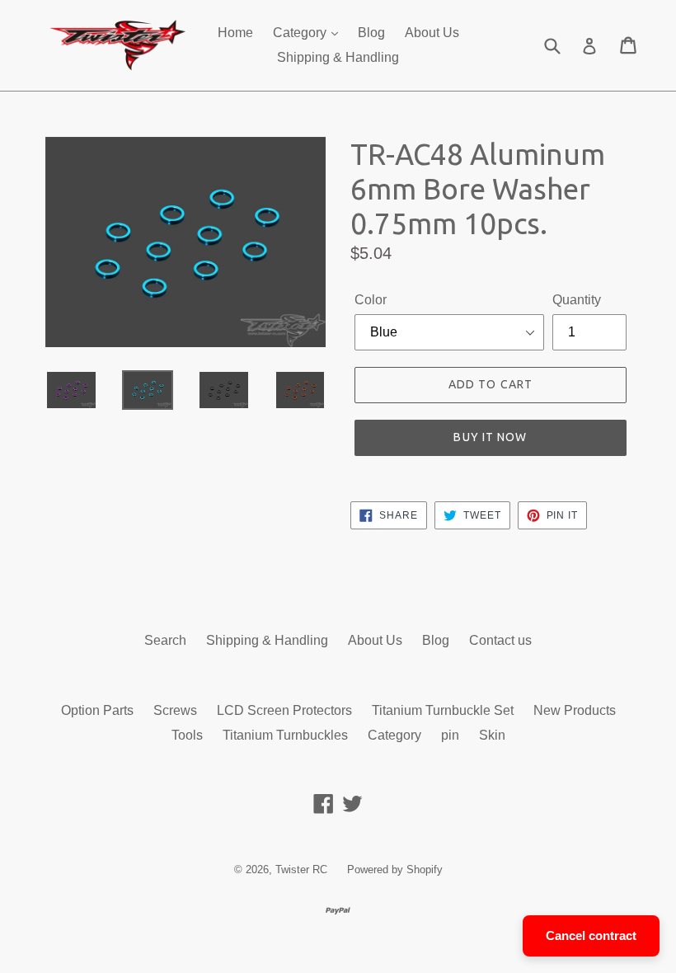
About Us (432, 33)
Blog (371, 33)
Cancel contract (591, 935)
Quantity (576, 300)
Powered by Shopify (395, 869)
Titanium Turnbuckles (285, 735)
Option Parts (97, 710)
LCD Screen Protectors (284, 710)
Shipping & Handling (338, 57)
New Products (574, 710)
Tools (187, 735)
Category (301, 33)
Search (165, 640)
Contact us (500, 640)
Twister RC (301, 869)
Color (370, 300)
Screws (175, 710)
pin (450, 735)
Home (235, 33)
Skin (492, 735)
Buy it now (490, 437)
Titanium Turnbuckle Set (443, 710)
